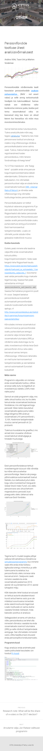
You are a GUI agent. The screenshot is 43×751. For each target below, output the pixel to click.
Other (21, 17)
